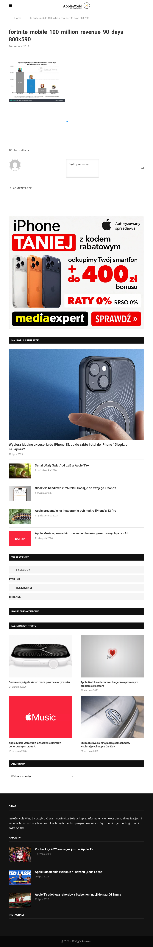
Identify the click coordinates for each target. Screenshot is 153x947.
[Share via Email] (84, 121)
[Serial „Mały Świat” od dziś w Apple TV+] (20, 470)
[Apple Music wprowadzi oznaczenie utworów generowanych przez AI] (20, 538)
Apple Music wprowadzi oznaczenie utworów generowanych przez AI (81, 533)
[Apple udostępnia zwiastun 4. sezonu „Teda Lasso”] (20, 877)
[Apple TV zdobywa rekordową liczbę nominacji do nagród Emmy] (20, 900)
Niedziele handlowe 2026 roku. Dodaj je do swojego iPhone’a (75, 488)
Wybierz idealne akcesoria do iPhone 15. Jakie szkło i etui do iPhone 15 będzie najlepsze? (68, 447)
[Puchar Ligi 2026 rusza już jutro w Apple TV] (20, 854)
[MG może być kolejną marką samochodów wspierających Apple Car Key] (112, 717)
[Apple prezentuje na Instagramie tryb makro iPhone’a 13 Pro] (20, 516)
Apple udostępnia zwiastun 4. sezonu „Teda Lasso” (69, 872)
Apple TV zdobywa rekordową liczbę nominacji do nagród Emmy (78, 894)
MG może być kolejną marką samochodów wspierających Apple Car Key (105, 744)
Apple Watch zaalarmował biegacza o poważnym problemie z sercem (109, 684)
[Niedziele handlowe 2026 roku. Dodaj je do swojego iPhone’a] (20, 493)
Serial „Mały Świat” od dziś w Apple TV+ (62, 465)
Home (17, 18)
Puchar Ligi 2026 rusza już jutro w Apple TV (64, 849)
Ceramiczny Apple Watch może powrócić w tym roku (39, 682)
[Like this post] (70, 121)
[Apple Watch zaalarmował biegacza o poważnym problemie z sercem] (112, 656)
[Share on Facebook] (74, 121)
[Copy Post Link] (79, 121)
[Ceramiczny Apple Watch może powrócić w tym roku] (40, 656)
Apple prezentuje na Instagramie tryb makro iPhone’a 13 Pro (75, 510)
